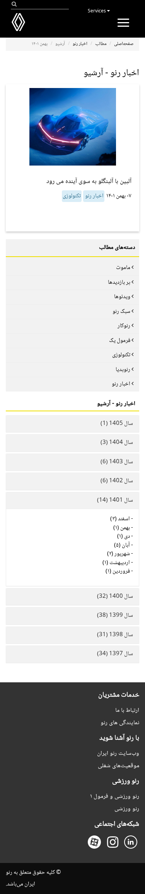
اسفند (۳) (120, 519)
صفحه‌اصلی (123, 44)
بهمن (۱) (121, 528)
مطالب (100, 44)
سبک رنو (121, 312)
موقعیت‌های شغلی (118, 766)
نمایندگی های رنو (120, 723)
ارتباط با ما (127, 710)
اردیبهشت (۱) (116, 563)
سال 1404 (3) (117, 443)
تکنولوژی (72, 196)
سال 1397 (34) (115, 654)
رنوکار (124, 326)
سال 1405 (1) (117, 424)
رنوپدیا (123, 370)
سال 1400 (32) (115, 597)
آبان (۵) (122, 545)
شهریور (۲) (118, 554)
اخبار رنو (80, 44)
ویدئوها (122, 297)
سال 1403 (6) (117, 462)
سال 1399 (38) (115, 616)
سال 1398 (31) (115, 635)
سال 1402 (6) (117, 481)
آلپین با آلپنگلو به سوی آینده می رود (88, 181)
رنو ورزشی (126, 809)
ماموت (123, 268)
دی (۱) (123, 537)
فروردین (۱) (118, 571)
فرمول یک (119, 341)
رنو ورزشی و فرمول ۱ (114, 796)
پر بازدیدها (119, 283)
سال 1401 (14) (115, 500)
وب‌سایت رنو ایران (118, 753)
